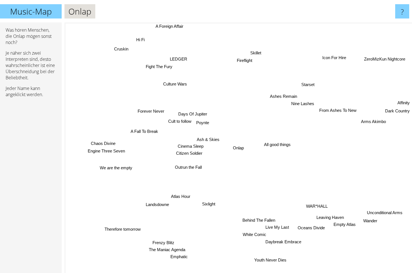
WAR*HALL (317, 205)
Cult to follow (182, 121)
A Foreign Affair (165, 26)
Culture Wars (176, 83)
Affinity (403, 106)
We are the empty (115, 166)
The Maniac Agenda (168, 250)
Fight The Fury (156, 68)
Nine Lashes (301, 102)
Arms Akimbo (373, 120)
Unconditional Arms (383, 213)
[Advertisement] (31, 187)
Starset (307, 83)
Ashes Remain (282, 95)
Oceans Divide (313, 226)
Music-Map (31, 11)
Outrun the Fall (188, 167)
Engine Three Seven (105, 150)
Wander (371, 221)
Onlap (238, 147)
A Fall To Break (144, 131)
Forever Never (151, 111)
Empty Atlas (348, 221)
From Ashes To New (337, 109)
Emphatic (180, 257)
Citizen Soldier (189, 153)
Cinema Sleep (191, 146)
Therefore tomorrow (123, 229)
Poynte (204, 123)
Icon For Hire (332, 56)
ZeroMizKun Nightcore (388, 64)
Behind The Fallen (257, 219)
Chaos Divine (102, 142)
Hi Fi (142, 39)
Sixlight (207, 203)
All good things (277, 144)
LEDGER (176, 61)
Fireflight (243, 59)
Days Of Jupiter (193, 113)
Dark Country (397, 113)
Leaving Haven (331, 214)
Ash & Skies (208, 139)
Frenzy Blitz (164, 243)
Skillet (255, 52)
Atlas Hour (179, 195)
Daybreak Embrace (286, 241)
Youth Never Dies (269, 260)
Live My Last (280, 226)
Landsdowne (156, 204)
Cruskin (121, 49)
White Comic (253, 233)
